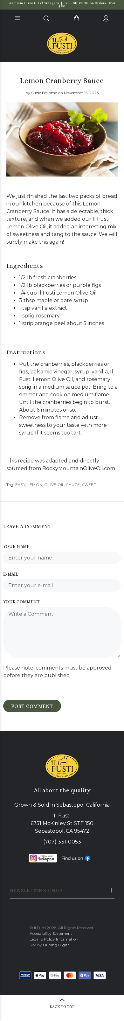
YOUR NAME (16, 546)
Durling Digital (57, 944)
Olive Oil (54, 484)
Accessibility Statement (51, 933)
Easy (20, 484)
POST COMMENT (32, 706)
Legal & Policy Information (54, 939)
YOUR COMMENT (21, 601)
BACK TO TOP (62, 1006)
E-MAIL (10, 574)
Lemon (34, 484)
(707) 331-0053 (62, 842)
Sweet (89, 484)
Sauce (73, 484)
